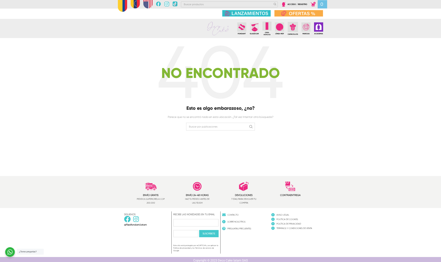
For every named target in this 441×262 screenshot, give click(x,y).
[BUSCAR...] (251, 127)
